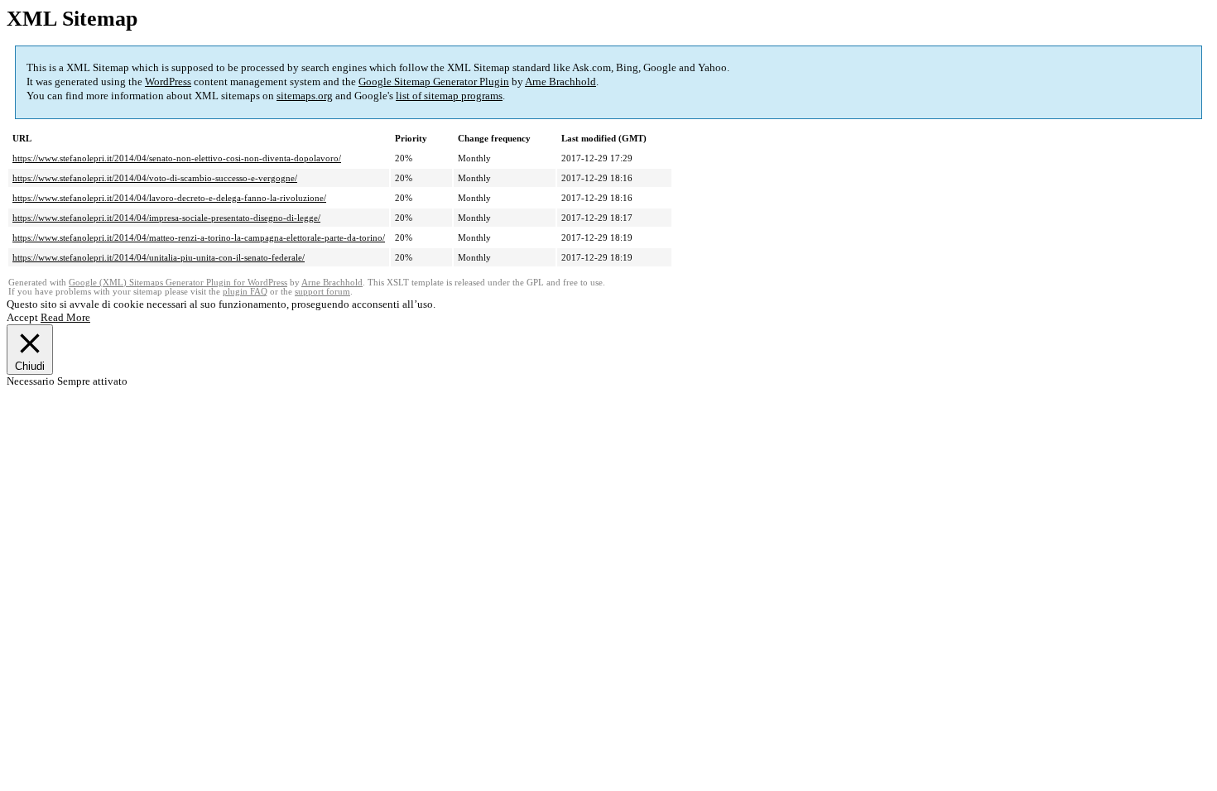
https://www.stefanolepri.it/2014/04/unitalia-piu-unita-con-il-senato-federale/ (158, 257)
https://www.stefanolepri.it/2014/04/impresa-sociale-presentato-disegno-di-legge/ (166, 218)
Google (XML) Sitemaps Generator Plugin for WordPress (178, 282)
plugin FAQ (245, 291)
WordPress (168, 81)
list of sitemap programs (449, 95)
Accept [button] (22, 317)
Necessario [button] (32, 381)
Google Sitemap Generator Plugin (433, 81)
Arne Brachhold (560, 81)
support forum (322, 291)
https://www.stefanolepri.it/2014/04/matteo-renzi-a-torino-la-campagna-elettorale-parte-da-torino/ (198, 237)
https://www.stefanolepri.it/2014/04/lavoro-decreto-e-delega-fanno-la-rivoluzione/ (169, 198)
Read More (65, 317)
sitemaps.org (305, 95)
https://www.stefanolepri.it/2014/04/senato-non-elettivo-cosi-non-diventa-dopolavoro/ (176, 158)
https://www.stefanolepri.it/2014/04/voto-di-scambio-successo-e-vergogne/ (154, 178)
